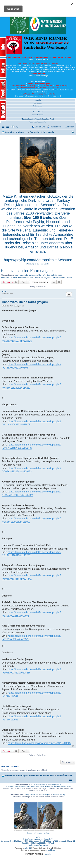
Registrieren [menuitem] (55, 127)
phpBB (28, 848)
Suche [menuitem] (73, 132)
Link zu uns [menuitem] (40, 127)
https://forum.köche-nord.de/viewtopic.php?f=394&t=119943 (39, 743)
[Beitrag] (3, 306)
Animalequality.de (17, 86)
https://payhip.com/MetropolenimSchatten (38, 260)
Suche (54, 282)
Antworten (8, 282)
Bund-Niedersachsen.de (27, 88)
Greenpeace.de (39, 94)
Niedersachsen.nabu (63, 786)
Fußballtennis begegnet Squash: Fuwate (38, 63)
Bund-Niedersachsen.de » (42, 786)
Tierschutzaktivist (9, 277)
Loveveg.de (32, 86)
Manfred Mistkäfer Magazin (38, 84)
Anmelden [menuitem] (69, 127)
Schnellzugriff (3, 126)
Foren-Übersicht (64, 775)
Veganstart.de (32, 795)
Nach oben (73, 746)
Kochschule (51, 275)
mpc (60, 275)
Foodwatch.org (61, 86)
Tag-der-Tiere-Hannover (55, 277)
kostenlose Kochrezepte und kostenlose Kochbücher (29, 775)
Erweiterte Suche (59, 282)
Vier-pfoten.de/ (46, 86)
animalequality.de (39, 784)
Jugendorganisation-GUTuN (32, 275)
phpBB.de (50, 850)
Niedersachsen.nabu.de (50, 88)
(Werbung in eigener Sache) (38, 264)
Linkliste (8, 126)
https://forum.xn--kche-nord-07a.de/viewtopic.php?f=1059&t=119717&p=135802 (31, 493)
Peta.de (51, 94)
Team (69, 277)
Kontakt (47, 854)
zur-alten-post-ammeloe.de (17, 786)
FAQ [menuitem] (16, 127)
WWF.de (26, 94)
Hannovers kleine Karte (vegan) (27, 271)
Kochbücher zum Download (30, 277)
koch (17, 275)
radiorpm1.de (55, 784)
